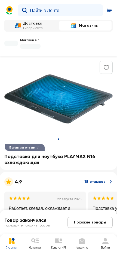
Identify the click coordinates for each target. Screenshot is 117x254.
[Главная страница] (9, 10)
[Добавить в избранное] (106, 67)
